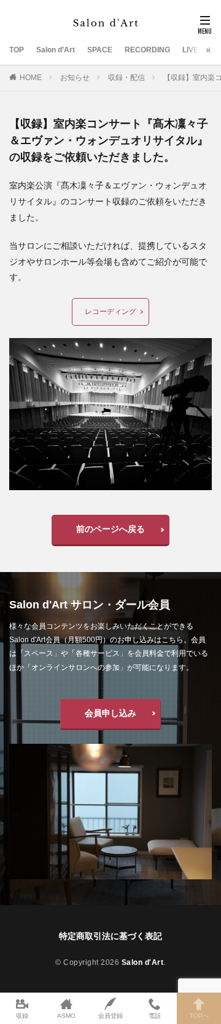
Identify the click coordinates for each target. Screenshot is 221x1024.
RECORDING (147, 50)
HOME (31, 77)
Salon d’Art (55, 50)
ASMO (66, 1015)
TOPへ (199, 1015)
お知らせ (75, 77)
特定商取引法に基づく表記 (110, 936)
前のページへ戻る (110, 529)
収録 (22, 1015)
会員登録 (110, 1015)
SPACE (99, 50)
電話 (155, 1015)
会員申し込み (110, 713)
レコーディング (110, 311)
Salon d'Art (143, 962)
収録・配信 (126, 77)
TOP (16, 50)
